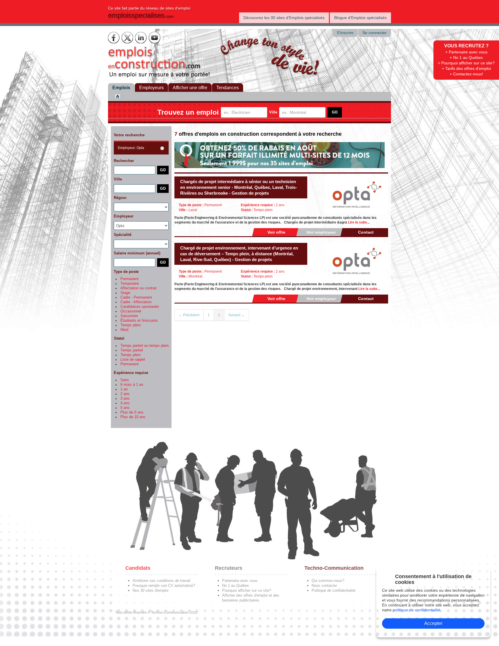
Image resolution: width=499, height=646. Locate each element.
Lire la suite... (359, 222)
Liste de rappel (132, 360)
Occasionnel (130, 311)
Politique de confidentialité (333, 590)
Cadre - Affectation (136, 302)
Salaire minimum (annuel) (137, 253)
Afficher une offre (190, 87)
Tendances (227, 87)
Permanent (129, 279)
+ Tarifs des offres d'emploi (466, 68)
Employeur (123, 216)
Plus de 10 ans (133, 417)
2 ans (125, 394)
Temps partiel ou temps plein (144, 346)
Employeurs (151, 87)
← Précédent (189, 315)
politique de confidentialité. (417, 610)
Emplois (121, 87)
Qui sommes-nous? (328, 580)
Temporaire (129, 284)
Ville (273, 112)
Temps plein (130, 325)
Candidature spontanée (139, 307)
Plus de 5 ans (132, 412)
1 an (124, 389)
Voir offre (276, 232)
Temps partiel (131, 350)
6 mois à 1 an (131, 385)
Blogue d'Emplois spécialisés (360, 17)
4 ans (125, 403)
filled (124, 330)
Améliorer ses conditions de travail (161, 580)
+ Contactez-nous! (466, 74)
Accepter (433, 623)
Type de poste (126, 271)
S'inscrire (345, 33)
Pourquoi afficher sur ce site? (246, 590)
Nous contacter (324, 585)
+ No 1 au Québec (466, 57)
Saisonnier (129, 316)
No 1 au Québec (235, 585)
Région (120, 198)
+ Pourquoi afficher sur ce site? (466, 63)
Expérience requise (131, 373)
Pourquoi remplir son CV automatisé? (164, 585)
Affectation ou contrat (138, 288)
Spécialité (122, 234)
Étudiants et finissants (139, 321)
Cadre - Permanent (136, 297)
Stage (125, 293)
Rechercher (124, 161)
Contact (366, 232)
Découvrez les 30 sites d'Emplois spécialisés (284, 17)
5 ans (125, 408)
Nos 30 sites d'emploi (150, 590)
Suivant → (236, 315)
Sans (124, 380)
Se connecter (374, 33)
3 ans (125, 398)
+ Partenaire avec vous (466, 52)
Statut (119, 338)
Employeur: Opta (131, 148)
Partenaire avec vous (240, 580)
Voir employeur (321, 232)
